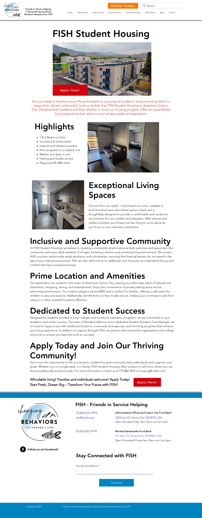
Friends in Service (34, 9)
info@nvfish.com (85, 417)
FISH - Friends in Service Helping (111, 404)
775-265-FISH (82, 430)
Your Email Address (87, 466)
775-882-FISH (83, 412)
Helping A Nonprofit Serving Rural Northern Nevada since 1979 (38, 12)
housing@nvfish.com (152, 371)
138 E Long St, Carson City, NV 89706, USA (138, 417)
